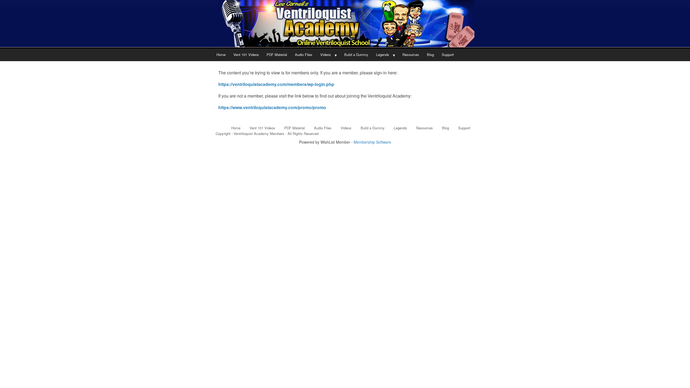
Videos (325, 54)
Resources (410, 54)
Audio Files (303, 54)
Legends (382, 54)
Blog (430, 54)
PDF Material (277, 54)
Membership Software (372, 142)
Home (221, 54)
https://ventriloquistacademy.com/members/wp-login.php (276, 84)
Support (448, 54)
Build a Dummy (356, 54)
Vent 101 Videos (246, 54)
